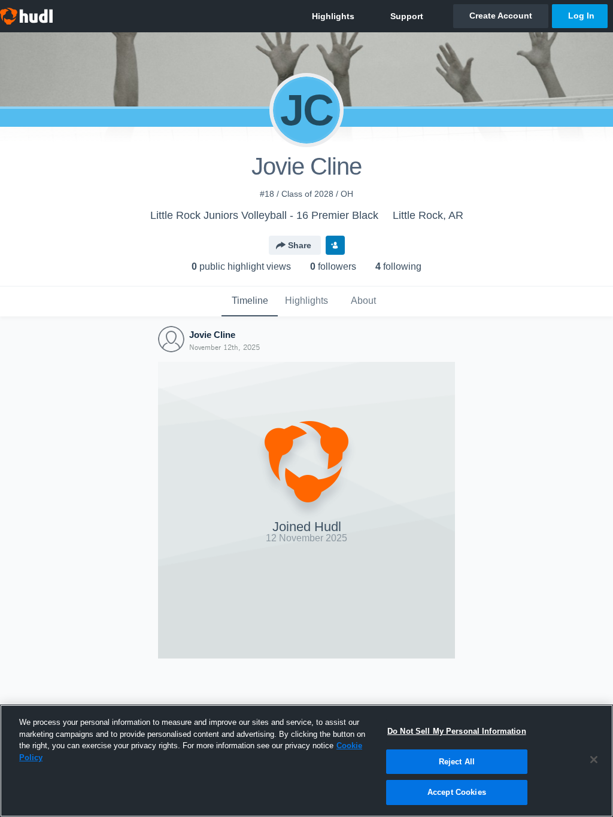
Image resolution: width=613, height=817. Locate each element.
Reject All (457, 761)
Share (299, 245)
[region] (306, 761)
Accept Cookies (456, 792)
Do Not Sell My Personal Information (456, 731)
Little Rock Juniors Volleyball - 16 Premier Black (264, 215)
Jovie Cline (212, 335)
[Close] (594, 759)
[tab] (249, 301)
